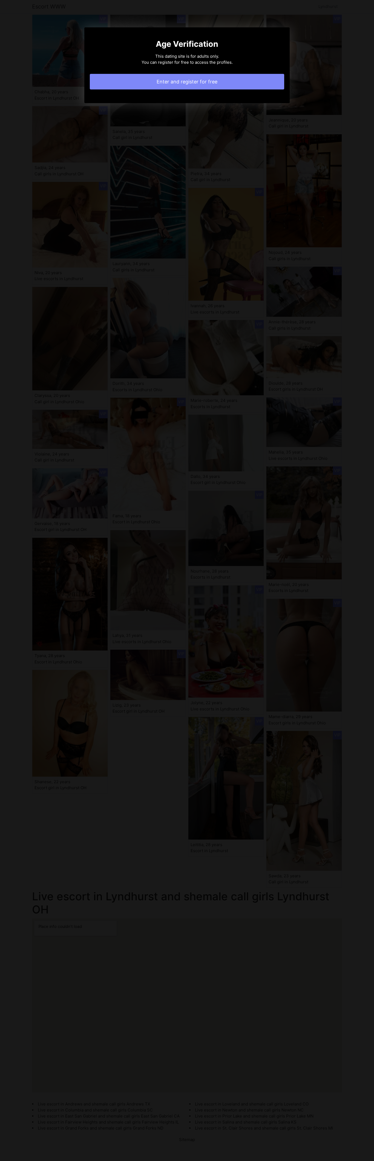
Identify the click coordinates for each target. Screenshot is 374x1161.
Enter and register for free (187, 82)
